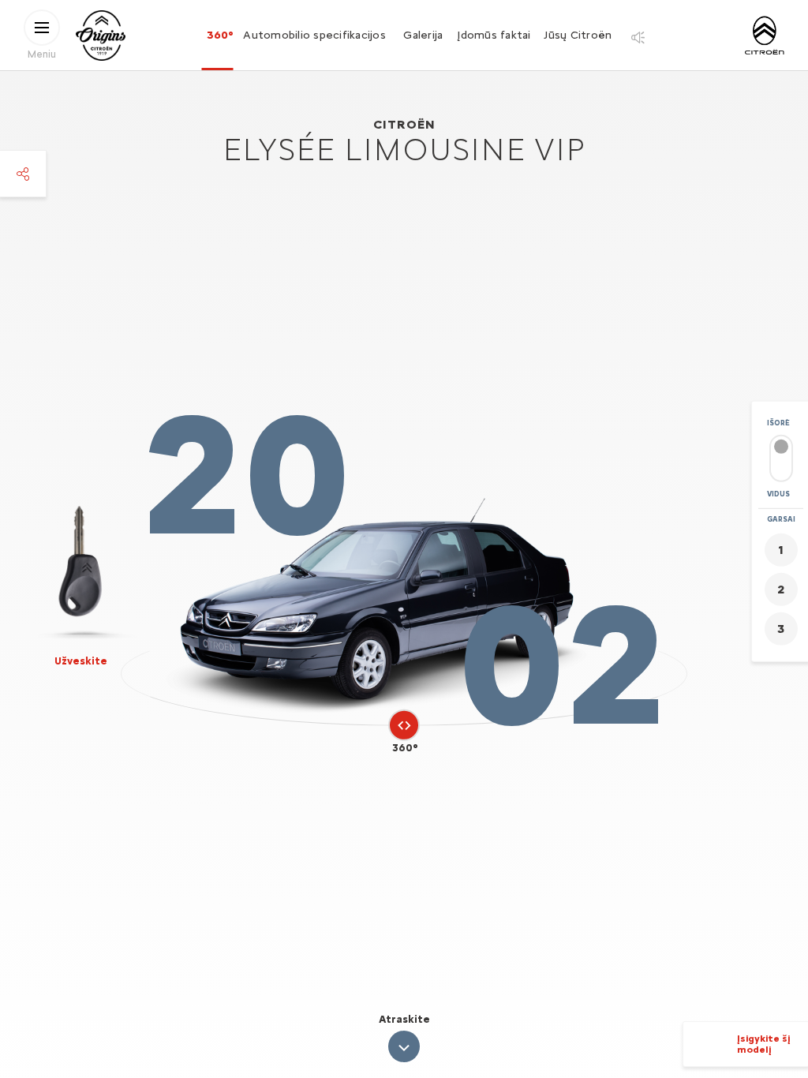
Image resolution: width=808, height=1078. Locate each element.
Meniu (42, 53)
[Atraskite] (404, 1046)
